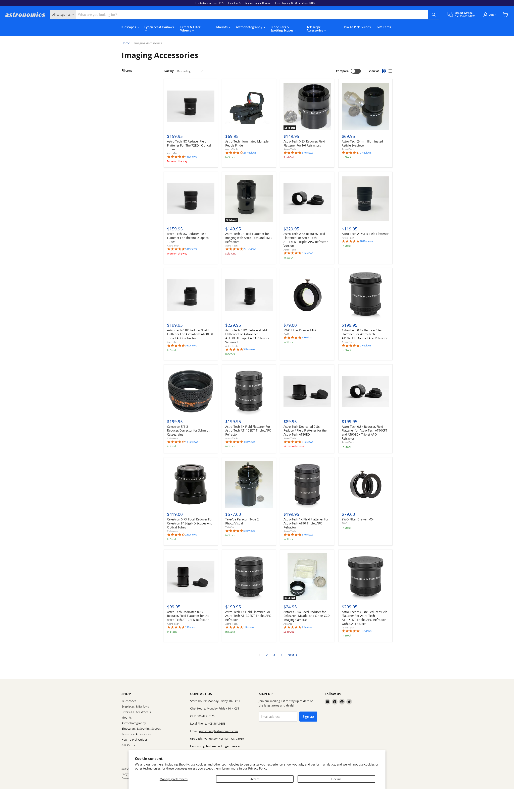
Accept (254, 779)
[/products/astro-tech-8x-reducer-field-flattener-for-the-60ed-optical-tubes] (190, 198)
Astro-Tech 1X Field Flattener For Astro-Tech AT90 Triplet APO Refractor (306, 523)
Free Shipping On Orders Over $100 (295, 3)
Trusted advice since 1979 (209, 3)
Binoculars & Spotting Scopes (282, 28)
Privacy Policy (257, 768)
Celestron (172, 438)
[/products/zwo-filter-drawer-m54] (365, 484)
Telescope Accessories (315, 28)
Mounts (222, 27)
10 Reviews (366, 241)
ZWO (286, 334)
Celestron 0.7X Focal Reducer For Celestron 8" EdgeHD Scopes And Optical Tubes (190, 523)
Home (125, 43)
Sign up (308, 716)
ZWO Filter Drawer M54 (358, 519)
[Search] (433, 14)
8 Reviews (307, 152)
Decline (336, 779)
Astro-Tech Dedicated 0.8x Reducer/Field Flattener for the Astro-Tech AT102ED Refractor (188, 616)
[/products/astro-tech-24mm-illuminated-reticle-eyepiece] (365, 106)
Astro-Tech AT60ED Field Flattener (365, 234)
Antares (288, 623)
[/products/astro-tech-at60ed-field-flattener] (365, 198)
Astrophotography (249, 27)
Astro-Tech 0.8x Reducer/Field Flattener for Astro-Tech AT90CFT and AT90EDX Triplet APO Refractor (364, 432)
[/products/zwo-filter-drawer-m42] (307, 295)
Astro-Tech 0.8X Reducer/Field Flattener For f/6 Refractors (304, 143)
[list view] (390, 71)
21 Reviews (249, 152)
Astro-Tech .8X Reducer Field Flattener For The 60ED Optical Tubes (188, 237)
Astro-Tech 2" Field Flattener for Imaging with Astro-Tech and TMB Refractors (248, 237)
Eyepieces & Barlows (159, 27)
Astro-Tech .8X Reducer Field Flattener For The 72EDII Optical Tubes (189, 145)
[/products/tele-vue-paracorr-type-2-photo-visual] (249, 484)
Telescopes (128, 27)
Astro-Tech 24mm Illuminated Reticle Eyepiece (362, 143)
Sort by (169, 71)
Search (125, 768)
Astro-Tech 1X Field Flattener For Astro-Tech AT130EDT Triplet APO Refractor (248, 616)
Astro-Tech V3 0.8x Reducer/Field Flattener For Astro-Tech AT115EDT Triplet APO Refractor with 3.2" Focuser (365, 618)
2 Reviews (307, 253)
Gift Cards (384, 27)
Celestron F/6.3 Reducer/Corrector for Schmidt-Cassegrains (188, 430)
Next (291, 655)
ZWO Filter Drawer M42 (300, 330)
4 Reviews (191, 156)
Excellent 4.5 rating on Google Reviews (249, 3)
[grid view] (384, 71)
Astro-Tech (173, 153)
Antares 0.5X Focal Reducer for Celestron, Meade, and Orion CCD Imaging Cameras (307, 616)
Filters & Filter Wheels (190, 28)
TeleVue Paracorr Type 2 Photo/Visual (242, 521)
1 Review (307, 337)
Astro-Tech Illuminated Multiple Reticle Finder (246, 143)
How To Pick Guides (357, 27)
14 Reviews (191, 442)
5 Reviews (191, 249)
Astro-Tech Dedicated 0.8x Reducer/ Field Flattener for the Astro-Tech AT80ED (305, 430)
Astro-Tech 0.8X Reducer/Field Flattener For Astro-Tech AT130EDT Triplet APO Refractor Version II (247, 336)
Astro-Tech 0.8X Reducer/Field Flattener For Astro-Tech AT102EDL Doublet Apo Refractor (365, 334)
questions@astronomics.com (218, 731)
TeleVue (229, 527)
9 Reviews (365, 152)
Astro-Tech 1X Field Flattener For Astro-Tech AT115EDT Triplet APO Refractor (248, 430)
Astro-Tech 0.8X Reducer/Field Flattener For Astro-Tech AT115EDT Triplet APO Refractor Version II (306, 239)
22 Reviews (249, 249)
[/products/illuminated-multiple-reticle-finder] (249, 106)
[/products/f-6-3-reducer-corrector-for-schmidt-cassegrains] (190, 391)
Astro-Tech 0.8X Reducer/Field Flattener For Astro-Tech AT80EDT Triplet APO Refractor (190, 334)
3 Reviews (249, 349)
